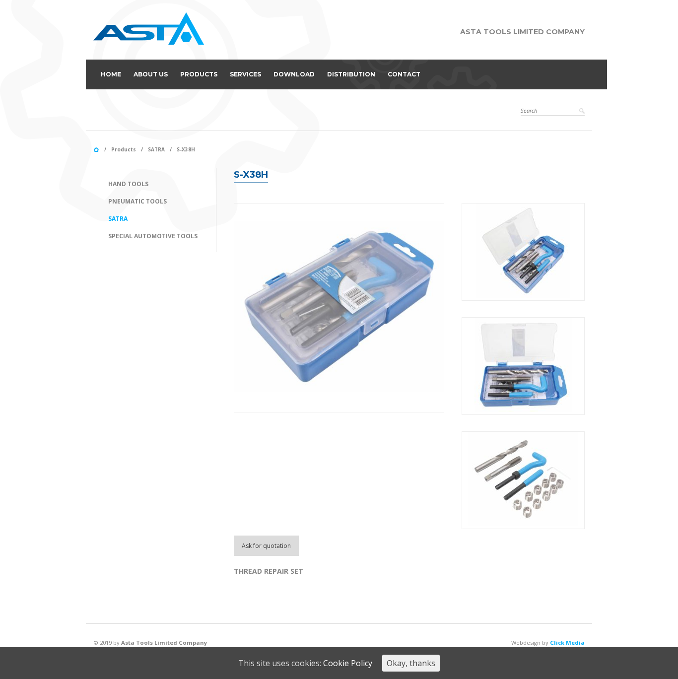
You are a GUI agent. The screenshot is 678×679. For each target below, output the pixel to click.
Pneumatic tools (137, 201)
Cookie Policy (347, 663)
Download (294, 74)
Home (111, 74)
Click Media (567, 642)
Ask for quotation (266, 546)
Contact (404, 74)
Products (198, 74)
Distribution (351, 74)
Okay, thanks (411, 663)
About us (151, 74)
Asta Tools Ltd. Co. (96, 149)
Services (245, 74)
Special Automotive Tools (153, 236)
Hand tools (128, 184)
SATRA (156, 149)
